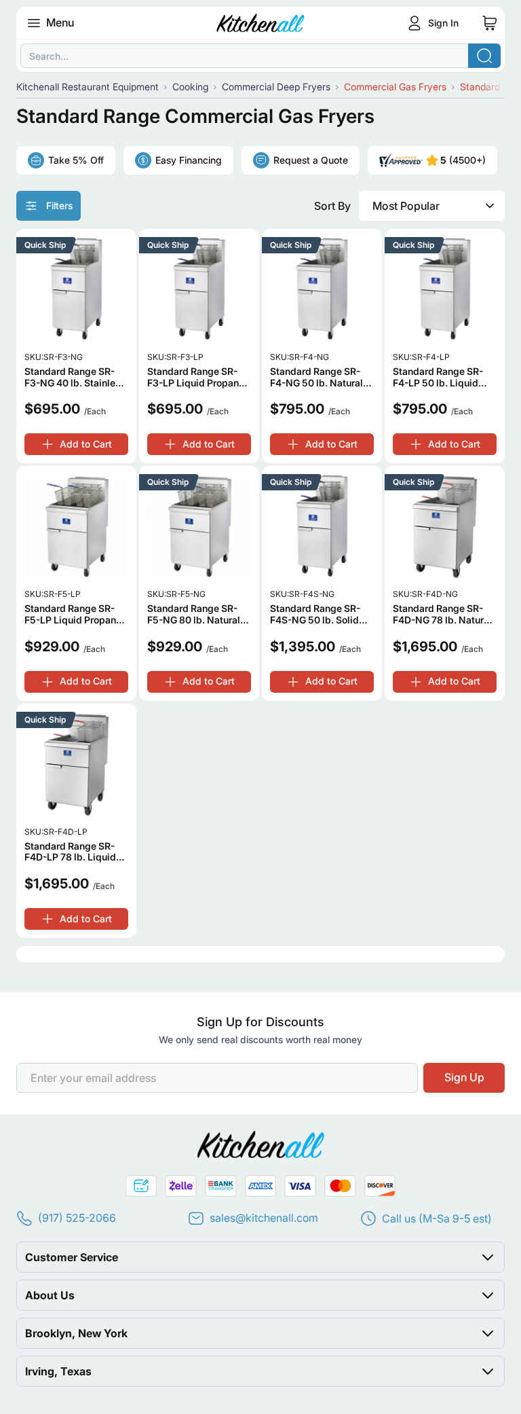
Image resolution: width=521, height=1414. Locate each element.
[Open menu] (34, 23)
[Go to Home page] (261, 23)
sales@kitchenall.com (264, 1218)
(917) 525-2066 (77, 1218)
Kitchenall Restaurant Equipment (87, 86)
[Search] (484, 55)
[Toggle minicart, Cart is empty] (490, 23)
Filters (59, 205)
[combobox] (260, 55)
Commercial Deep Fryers (276, 86)
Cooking (190, 86)
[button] (260, 1257)
